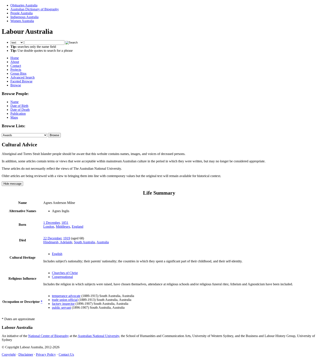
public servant (61, 307)
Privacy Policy (46, 354)
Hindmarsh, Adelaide (57, 242)
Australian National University (98, 336)
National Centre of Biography (48, 336)
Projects (15, 69)
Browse (15, 85)
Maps (14, 117)
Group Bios (18, 73)
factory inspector (63, 303)
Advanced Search (22, 77)
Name (14, 102)
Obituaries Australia (23, 5)
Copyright (9, 354)
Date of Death (20, 109)
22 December (52, 238)
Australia (102, 242)
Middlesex (63, 226)
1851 (64, 222)
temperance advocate (66, 296)
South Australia (84, 242)
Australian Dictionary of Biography (34, 9)
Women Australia (22, 21)
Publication (18, 113)
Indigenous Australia (24, 17)
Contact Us (66, 354)
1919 (66, 238)
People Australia (21, 13)
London (48, 226)
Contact (15, 66)
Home (14, 58)
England (77, 226)
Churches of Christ (65, 273)
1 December (51, 222)
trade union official (65, 300)
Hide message (12, 183)
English (57, 254)
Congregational (62, 277)
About (14, 62)
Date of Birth (19, 106)
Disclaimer (25, 354)
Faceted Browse (21, 81)
